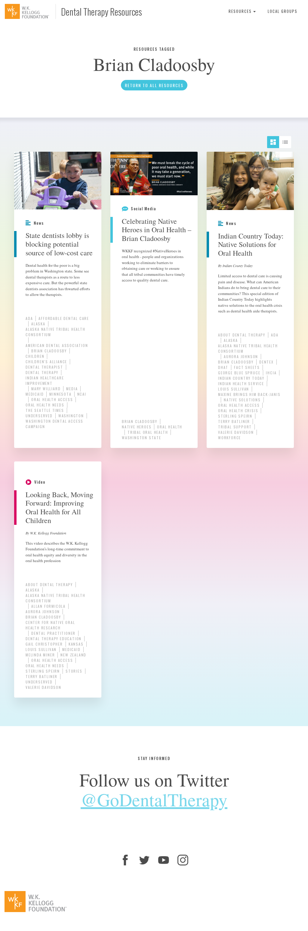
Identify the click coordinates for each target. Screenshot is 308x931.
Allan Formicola (48, 606)
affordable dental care (63, 318)
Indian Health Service (241, 383)
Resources (241, 11)
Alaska (38, 323)
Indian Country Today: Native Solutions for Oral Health (251, 244)
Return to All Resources (154, 85)
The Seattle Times (45, 410)
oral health (169, 426)
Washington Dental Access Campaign (54, 423)
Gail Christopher (44, 644)
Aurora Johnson (241, 356)
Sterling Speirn (235, 415)
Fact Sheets (247, 367)
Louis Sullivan (233, 388)
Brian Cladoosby (49, 350)
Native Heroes (136, 426)
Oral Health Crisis (238, 410)
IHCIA (271, 372)
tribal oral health (148, 432)
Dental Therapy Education (54, 638)
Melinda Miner (40, 654)
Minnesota (60, 394)
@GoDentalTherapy (154, 799)
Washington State (141, 437)
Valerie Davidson (236, 432)
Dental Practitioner (53, 633)
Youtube (163, 860)
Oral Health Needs (45, 404)
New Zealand (73, 654)
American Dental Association (57, 345)
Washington (71, 415)
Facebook (125, 860)
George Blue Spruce (239, 372)
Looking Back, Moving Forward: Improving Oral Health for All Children (59, 507)
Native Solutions (242, 399)
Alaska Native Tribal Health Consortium (55, 332)
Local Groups (282, 11)
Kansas (76, 644)
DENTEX (266, 361)
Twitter (144, 860)
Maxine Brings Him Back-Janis (249, 394)
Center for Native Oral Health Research (50, 625)
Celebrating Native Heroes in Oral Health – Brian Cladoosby (156, 229)
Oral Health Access (52, 399)
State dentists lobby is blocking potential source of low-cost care (59, 243)
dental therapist (44, 367)
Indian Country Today (241, 378)
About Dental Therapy (241, 334)
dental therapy (42, 372)
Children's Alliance (46, 361)
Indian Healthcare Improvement (45, 380)
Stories (74, 671)
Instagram (182, 860)
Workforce (229, 437)
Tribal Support (235, 426)
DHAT (223, 367)
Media (72, 388)
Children (35, 356)
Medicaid (35, 394)
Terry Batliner (234, 421)
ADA (29, 318)
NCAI (81, 394)
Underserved (39, 415)
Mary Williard (45, 388)
